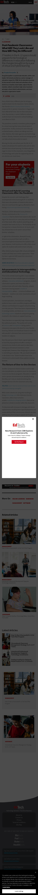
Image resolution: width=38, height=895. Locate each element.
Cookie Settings (19, 891)
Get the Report (19, 442)
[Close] (35, 872)
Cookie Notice (6, 887)
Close (32, 418)
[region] (19, 882)
